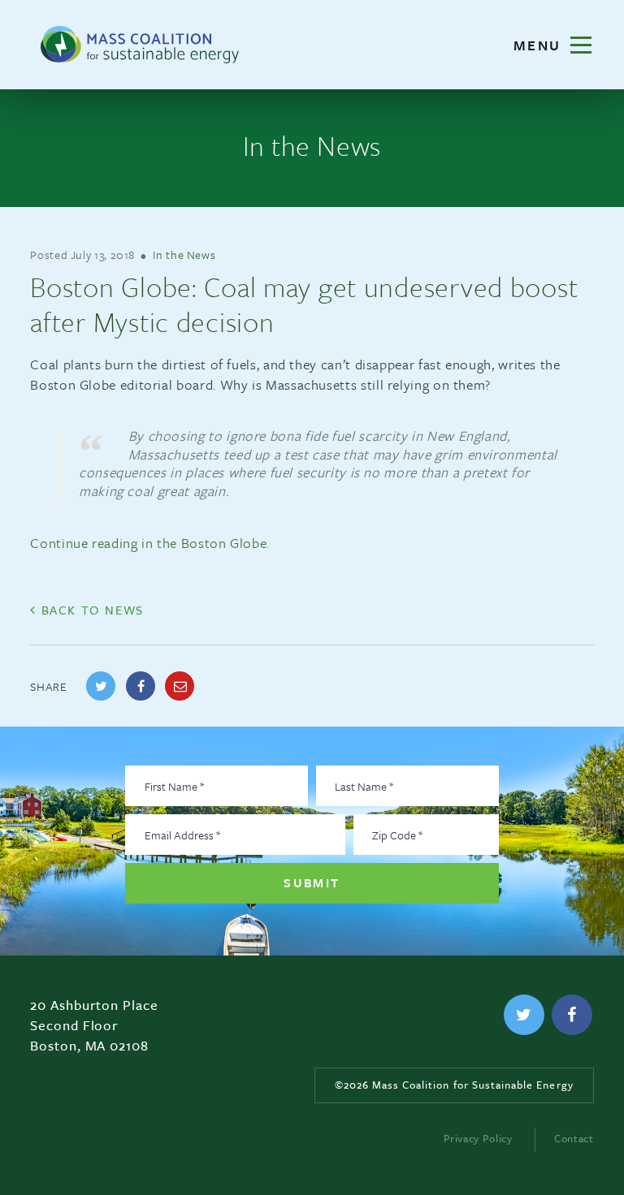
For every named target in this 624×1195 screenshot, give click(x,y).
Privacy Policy (478, 1138)
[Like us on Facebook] (572, 1014)
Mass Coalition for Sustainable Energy (140, 44)
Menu (564, 44)
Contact (573, 1138)
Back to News (90, 610)
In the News (184, 254)
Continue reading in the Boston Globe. (150, 543)
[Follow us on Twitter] (524, 1014)
